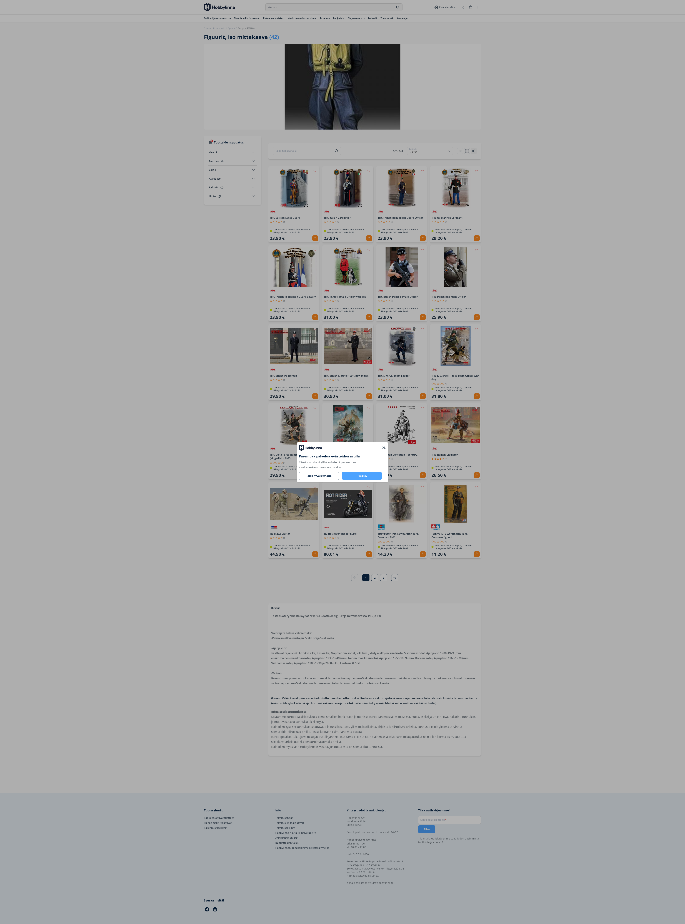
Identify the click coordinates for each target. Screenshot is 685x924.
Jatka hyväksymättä (319, 475)
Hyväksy (362, 475)
